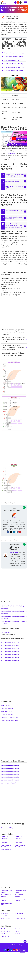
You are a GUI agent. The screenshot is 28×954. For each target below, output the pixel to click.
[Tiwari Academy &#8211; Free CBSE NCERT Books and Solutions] (3, 2)
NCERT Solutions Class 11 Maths (10, 645)
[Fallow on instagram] (16, 532)
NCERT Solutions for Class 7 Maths (20, 837)
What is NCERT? (5, 705)
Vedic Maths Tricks (6, 711)
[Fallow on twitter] (11, 532)
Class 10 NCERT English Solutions (21, 899)
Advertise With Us (5, 931)
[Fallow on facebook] (8, 532)
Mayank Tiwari (13, 552)
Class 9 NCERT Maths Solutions (6, 891)
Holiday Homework (20, 934)
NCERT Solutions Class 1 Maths (10, 777)
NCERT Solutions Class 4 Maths (10, 768)
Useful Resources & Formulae (9, 717)
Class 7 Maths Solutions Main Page (14, 67)
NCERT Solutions (19, 913)
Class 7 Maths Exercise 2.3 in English (14, 53)
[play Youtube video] (14, 138)
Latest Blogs (4, 934)
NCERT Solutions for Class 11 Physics (20, 845)
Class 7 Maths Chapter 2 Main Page (14, 63)
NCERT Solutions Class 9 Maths (10, 651)
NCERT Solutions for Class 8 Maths (6, 841)
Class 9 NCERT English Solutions (6, 895)
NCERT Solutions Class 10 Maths (10, 648)
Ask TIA (22, 951)
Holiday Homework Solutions (9, 720)
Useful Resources (5, 936)
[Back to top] (25, 941)
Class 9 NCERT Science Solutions (20, 891)
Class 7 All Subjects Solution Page (13, 70)
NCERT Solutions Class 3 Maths (10, 771)
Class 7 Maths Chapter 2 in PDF (12, 60)
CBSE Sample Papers (20, 918)
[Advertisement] (14, 313)
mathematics (11, 153)
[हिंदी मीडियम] (15, 2)
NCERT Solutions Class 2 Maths (10, 774)
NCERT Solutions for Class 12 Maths (6, 845)
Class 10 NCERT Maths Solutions (20, 895)
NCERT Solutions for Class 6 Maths (6, 837)
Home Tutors (18, 916)
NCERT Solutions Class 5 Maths (10, 765)
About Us (3, 928)
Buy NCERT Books (6, 632)
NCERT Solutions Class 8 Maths (10, 654)
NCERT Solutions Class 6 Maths (10, 660)
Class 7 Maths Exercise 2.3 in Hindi (14, 56)
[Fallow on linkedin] (14, 532)
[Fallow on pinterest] (19, 532)
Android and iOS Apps (7, 828)
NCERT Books (4, 913)
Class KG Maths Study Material (10, 780)
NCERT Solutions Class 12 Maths (10, 642)
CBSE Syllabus (4, 916)
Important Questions (7, 708)
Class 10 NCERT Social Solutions (6, 903)
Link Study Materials (7, 714)
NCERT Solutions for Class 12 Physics (6, 850)
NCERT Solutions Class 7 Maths (10, 657)
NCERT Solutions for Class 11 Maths (20, 841)
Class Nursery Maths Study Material (11, 783)
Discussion (17, 931)
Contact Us (17, 928)
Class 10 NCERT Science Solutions (7, 899)
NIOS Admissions (5, 918)
